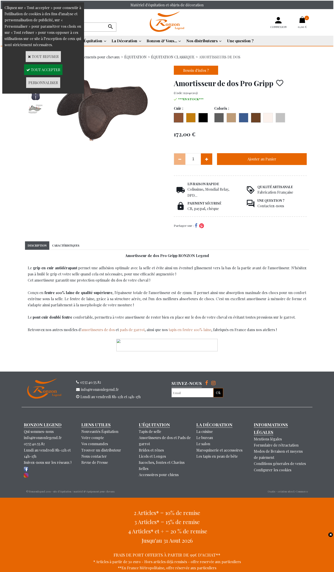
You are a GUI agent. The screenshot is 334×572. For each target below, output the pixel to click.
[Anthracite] (219, 117)
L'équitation (154, 424)
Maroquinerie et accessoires (219, 450)
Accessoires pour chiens (159, 474)
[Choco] (178, 117)
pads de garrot (132, 329)
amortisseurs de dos (98, 329)
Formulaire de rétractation (276, 445)
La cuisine (204, 431)
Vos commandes (94, 443)
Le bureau (204, 437)
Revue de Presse (94, 462)
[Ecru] (268, 117)
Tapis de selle (150, 431)
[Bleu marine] (243, 117)
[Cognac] (190, 117)
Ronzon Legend (43, 424)
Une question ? (240, 40)
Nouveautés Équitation (99, 431)
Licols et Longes (152, 456)
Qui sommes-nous (39, 431)
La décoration (214, 424)
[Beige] (231, 117)
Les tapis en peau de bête (217, 456)
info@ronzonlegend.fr (43, 437)
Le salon (203, 443)
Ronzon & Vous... (162, 40)
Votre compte (92, 437)
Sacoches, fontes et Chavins (161, 462)
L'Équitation (91, 40)
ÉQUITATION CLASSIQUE (172, 57)
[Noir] (203, 117)
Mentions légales (268, 439)
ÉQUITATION (135, 57)
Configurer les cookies (272, 469)
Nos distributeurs (202, 40)
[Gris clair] (280, 117)
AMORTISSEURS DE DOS (219, 57)
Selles (143, 468)
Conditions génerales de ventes (280, 463)
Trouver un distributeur (101, 450)
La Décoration (124, 40)
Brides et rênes (151, 450)
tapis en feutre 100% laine (190, 329)
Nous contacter (94, 456)
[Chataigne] (255, 117)
